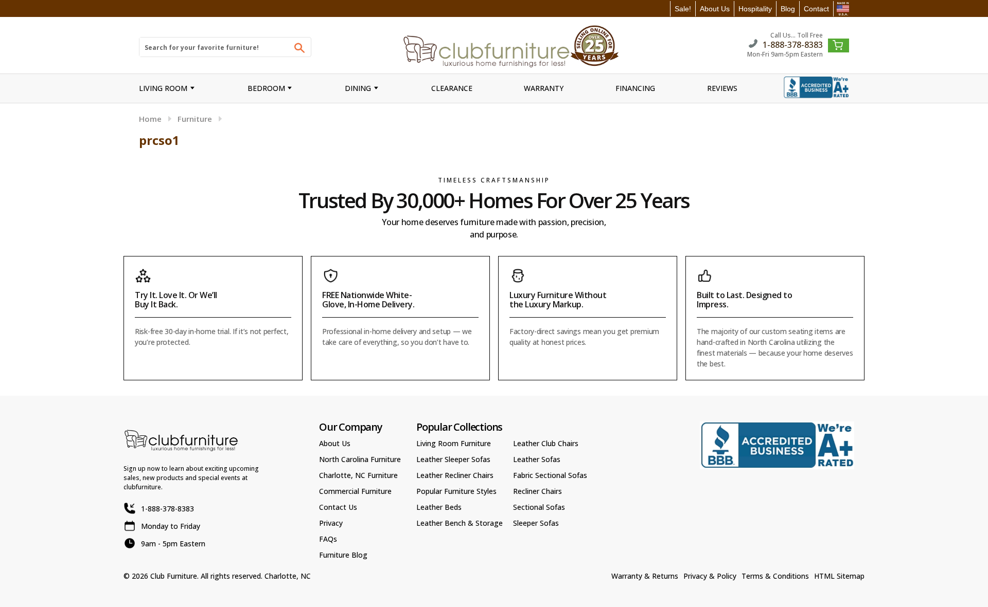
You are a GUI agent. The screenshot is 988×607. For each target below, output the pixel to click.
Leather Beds (439, 507)
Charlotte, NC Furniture (358, 475)
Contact (816, 9)
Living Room (163, 88)
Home (150, 119)
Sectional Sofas (539, 507)
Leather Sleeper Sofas (453, 459)
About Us (715, 9)
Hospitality (755, 9)
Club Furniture (173, 576)
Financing (635, 88)
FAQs (328, 539)
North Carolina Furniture (360, 459)
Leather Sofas (536, 459)
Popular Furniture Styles (456, 491)
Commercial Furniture (355, 491)
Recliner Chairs (537, 491)
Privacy (331, 523)
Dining (358, 88)
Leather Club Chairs (545, 443)
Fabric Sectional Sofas (550, 475)
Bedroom (266, 88)
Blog (788, 9)
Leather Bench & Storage (459, 523)
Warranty (543, 88)
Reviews (722, 88)
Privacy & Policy (709, 576)
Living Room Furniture (453, 443)
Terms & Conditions (775, 576)
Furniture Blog (343, 555)
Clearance (451, 88)
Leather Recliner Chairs (454, 475)
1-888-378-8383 (793, 44)
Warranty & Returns (644, 576)
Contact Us (338, 507)
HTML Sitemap (839, 576)
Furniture (195, 119)
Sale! (683, 9)
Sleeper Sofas (536, 523)
